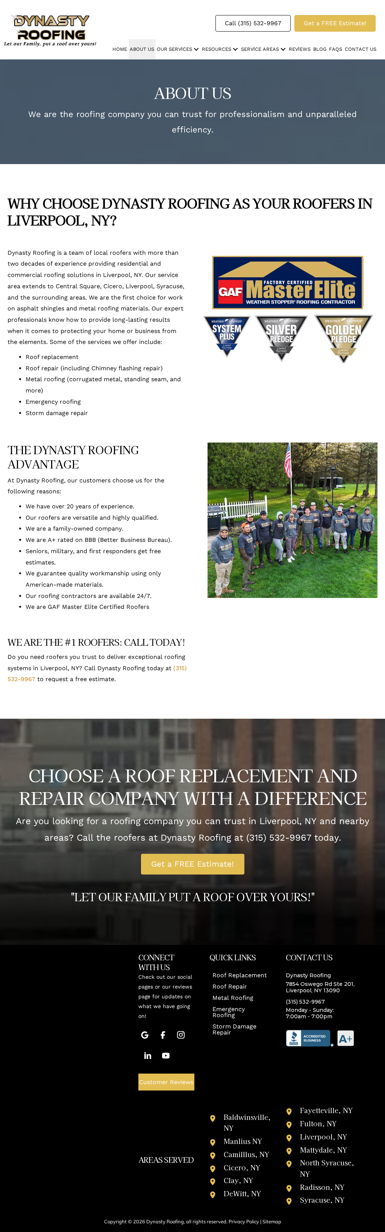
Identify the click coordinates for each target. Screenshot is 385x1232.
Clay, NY (238, 1180)
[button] (196, 49)
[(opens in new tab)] (320, 1037)
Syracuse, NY (322, 1200)
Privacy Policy (244, 1221)
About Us (142, 49)
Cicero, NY (242, 1167)
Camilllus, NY (246, 1154)
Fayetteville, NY (326, 1110)
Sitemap (271, 1221)
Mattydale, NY (323, 1149)
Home (119, 49)
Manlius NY (243, 1141)
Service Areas (260, 49)
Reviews (300, 49)
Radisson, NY (322, 1187)
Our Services (174, 49)
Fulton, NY (318, 1123)
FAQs (335, 49)
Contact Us (360, 49)
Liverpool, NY (323, 1136)
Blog (319, 49)
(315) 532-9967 (278, 837)
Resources (216, 49)
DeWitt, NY (242, 1193)
